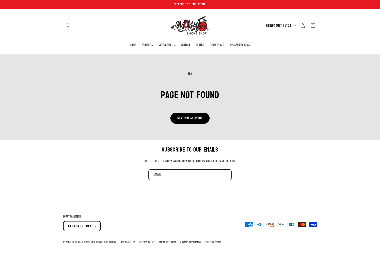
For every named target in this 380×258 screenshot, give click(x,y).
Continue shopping (190, 118)
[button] (68, 25)
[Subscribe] (226, 174)
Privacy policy (147, 242)
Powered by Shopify (106, 242)
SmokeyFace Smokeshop (83, 242)
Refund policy (128, 242)
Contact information (190, 242)
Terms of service (167, 242)
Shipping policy (213, 242)
